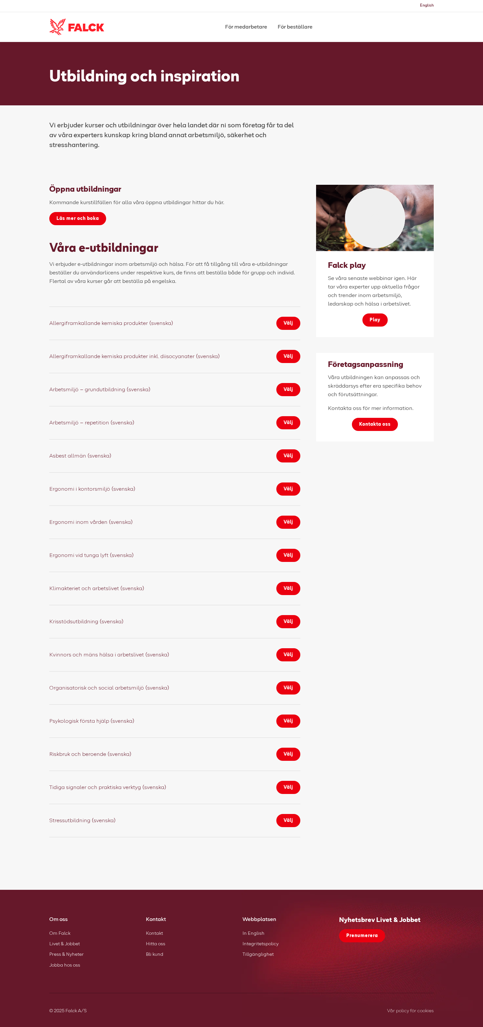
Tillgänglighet (258, 954)
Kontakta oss (375, 424)
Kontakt (154, 933)
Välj (288, 323)
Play (375, 320)
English (427, 6)
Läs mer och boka (78, 218)
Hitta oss (155, 944)
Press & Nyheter (66, 954)
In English (253, 933)
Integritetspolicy (260, 944)
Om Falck (59, 933)
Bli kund (154, 954)
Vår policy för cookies (410, 1011)
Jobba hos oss (64, 965)
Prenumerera (362, 935)
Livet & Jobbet (64, 944)
